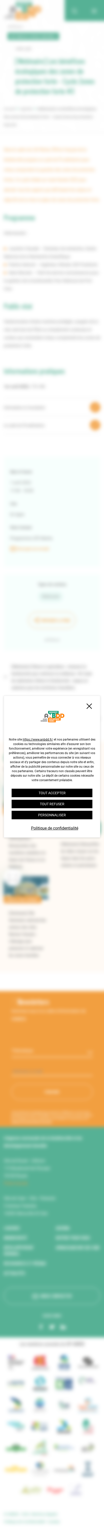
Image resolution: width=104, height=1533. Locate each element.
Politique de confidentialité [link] (54, 828)
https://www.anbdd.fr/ (38, 739)
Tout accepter (52, 793)
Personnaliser (52, 815)
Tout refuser (52, 804)
